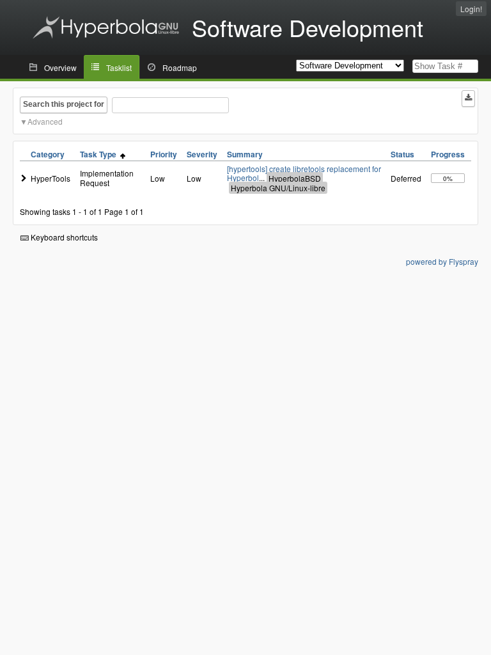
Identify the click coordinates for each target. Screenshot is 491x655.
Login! (471, 8)
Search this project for (63, 104)
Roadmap (179, 67)
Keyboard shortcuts (63, 237)
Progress (448, 154)
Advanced (45, 121)
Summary (245, 154)
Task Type (100, 154)
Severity (202, 154)
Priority (163, 154)
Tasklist (119, 67)
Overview (60, 67)
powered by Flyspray (442, 261)
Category (48, 154)
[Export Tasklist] (468, 98)
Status (402, 154)
